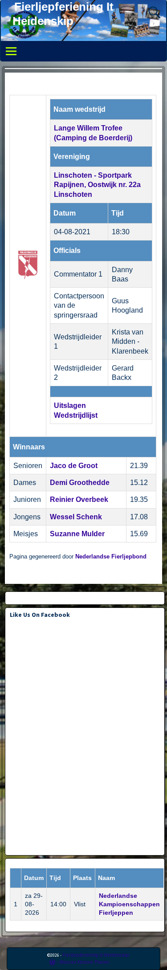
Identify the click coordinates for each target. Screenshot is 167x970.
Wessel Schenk (76, 517)
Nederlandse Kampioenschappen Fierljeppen (129, 904)
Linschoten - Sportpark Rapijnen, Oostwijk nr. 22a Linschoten (97, 184)
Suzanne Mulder (77, 534)
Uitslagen (70, 405)
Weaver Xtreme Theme (84, 961)
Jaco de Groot (74, 465)
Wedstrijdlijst (76, 415)
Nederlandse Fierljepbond (111, 557)
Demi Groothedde (80, 482)
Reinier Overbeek (79, 499)
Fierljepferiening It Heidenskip (95, 954)
